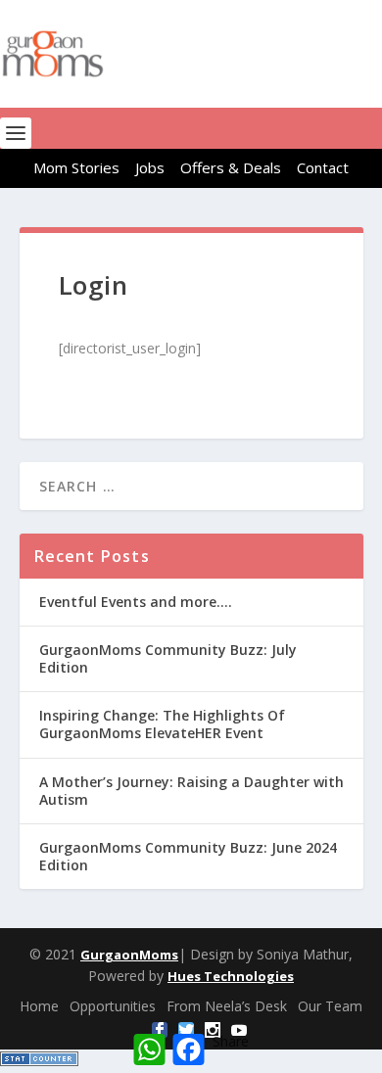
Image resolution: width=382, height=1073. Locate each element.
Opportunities (113, 1006)
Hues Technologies (230, 976)
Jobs (150, 167)
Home (39, 1006)
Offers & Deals (230, 167)
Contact (323, 167)
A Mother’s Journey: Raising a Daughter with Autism (191, 790)
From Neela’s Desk (227, 1006)
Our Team (330, 1006)
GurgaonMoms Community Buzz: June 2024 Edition (188, 856)
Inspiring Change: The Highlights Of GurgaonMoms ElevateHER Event (162, 724)
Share (231, 1041)
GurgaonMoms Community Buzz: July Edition (168, 658)
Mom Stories (76, 167)
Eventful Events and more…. (135, 601)
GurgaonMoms (129, 954)
